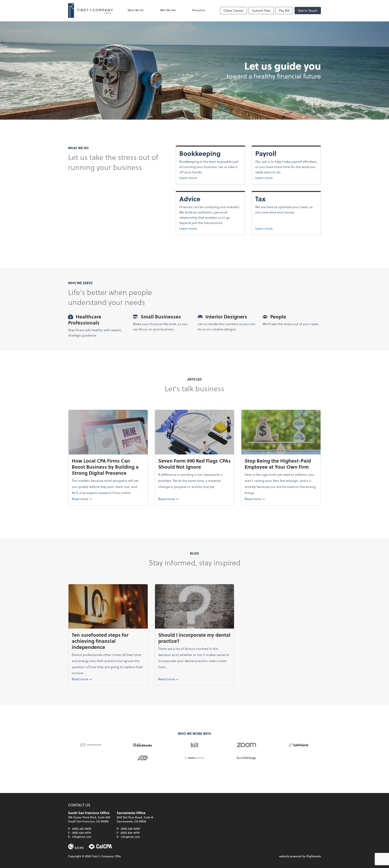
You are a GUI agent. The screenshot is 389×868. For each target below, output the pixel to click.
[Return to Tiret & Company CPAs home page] (90, 10)
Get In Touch (307, 10)
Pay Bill (284, 10)
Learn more (203, 177)
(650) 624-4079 (81, 832)
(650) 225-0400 (81, 828)
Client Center (233, 10)
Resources (198, 10)
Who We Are (168, 10)
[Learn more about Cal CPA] (100, 846)
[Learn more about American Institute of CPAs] (76, 846)
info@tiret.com (81, 837)
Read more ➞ (108, 498)
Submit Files (261, 10)
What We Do (136, 10)
